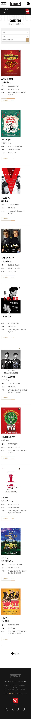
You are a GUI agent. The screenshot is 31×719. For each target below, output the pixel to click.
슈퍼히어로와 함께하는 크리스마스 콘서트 (7, 81)
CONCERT (5, 9)
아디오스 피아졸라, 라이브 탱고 (6, 620)
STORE (3, 3)
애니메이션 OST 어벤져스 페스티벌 (8, 439)
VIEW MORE (5, 100)
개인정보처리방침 (22, 682)
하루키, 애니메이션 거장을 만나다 (7, 559)
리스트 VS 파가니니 (5, 199)
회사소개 (7, 682)
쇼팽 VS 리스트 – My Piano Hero (7, 260)
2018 (4, 13)
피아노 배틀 (6, 316)
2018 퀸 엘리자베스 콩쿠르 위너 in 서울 (7, 499)
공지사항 (13, 682)
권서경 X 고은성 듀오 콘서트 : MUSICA (8, 378)
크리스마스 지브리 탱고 (6, 141)
